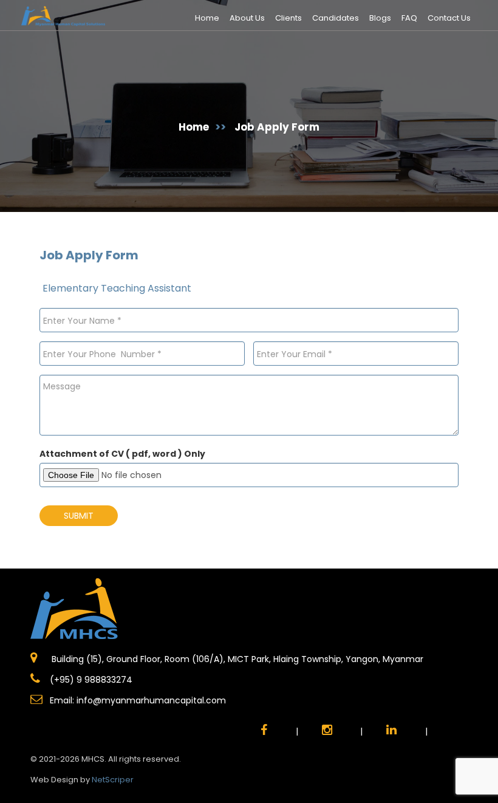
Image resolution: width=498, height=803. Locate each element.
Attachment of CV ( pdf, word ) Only (122, 454)
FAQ (409, 18)
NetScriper (113, 779)
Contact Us (449, 18)
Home (207, 18)
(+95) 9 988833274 (89, 680)
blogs (380, 18)
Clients (288, 18)
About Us (247, 18)
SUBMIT (79, 516)
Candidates (335, 18)
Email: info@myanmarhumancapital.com (138, 700)
